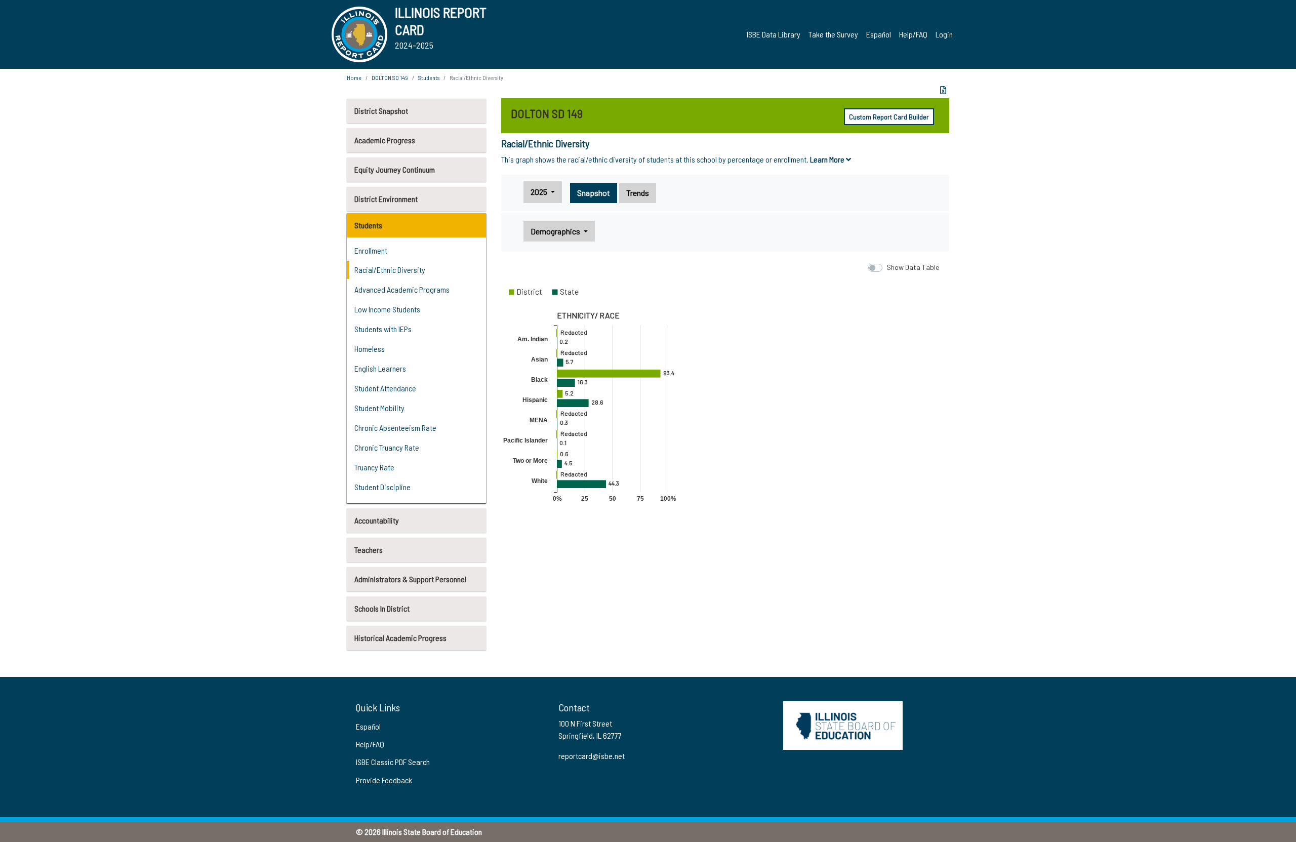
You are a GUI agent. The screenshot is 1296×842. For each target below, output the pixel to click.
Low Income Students (387, 309)
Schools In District (382, 608)
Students (368, 225)
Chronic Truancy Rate (386, 447)
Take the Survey (833, 34)
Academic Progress (384, 140)
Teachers (368, 549)
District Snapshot (381, 110)
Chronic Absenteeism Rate (395, 427)
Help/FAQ (913, 34)
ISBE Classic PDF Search (393, 762)
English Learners (380, 368)
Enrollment (370, 250)
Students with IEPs (383, 329)
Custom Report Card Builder (889, 116)
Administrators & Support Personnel (410, 579)
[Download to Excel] (943, 90)
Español (878, 34)
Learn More (828, 159)
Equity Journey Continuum (394, 169)
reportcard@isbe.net (591, 755)
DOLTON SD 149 (390, 77)
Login (944, 34)
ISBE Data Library (773, 34)
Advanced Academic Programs (402, 289)
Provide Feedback (384, 780)
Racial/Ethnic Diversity (389, 269)
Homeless (369, 348)
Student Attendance (385, 388)
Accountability (376, 520)
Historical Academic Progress (400, 638)
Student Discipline (382, 487)
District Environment (386, 199)
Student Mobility (379, 408)
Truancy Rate (374, 467)
